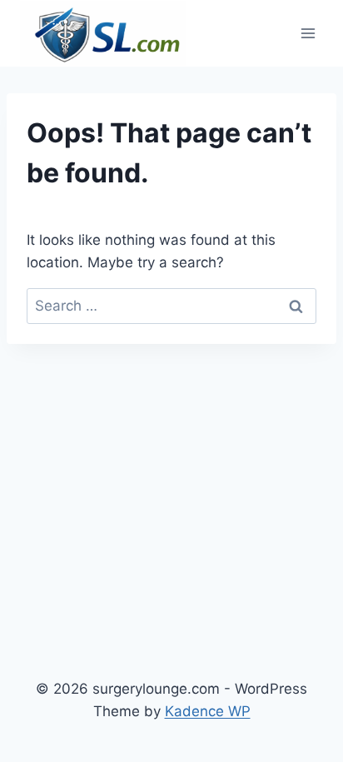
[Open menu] (307, 33)
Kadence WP (208, 711)
